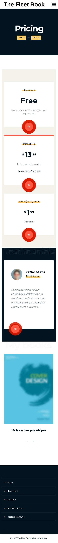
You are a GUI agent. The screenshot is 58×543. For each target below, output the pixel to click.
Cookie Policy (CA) (15, 516)
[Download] (29, 127)
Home (21, 37)
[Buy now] (29, 235)
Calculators (12, 491)
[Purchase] (29, 185)
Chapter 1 (11, 499)
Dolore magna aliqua (28, 430)
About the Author (15, 508)
